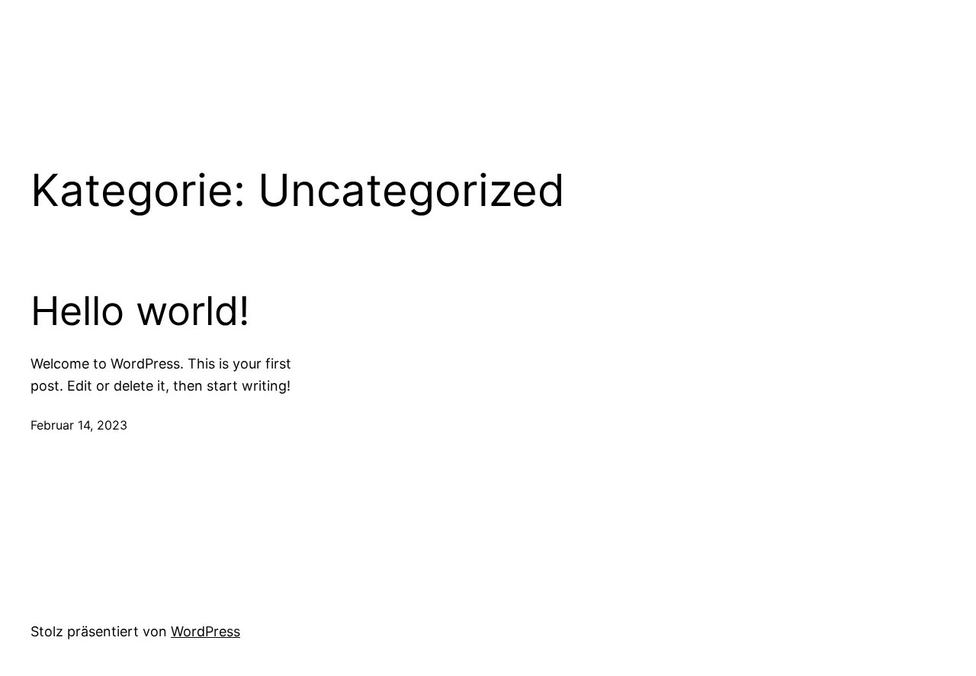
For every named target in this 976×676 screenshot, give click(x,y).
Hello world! (139, 311)
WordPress (205, 631)
